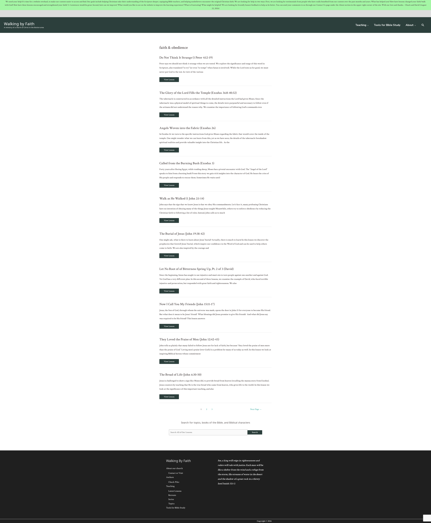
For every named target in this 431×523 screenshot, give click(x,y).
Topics (171, 503)
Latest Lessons (174, 491)
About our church (174, 468)
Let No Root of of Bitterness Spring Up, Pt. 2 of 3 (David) (196, 269)
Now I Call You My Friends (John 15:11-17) (187, 304)
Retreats (172, 495)
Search (255, 432)
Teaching (170, 486)
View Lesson (169, 79)
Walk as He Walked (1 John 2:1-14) (181, 198)
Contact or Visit (175, 473)
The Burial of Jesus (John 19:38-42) (182, 234)
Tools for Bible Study (175, 507)
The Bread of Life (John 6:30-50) (180, 375)
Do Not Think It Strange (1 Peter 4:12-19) (186, 58)
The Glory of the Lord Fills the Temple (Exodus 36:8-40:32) (198, 93)
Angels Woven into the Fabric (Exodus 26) (187, 128)
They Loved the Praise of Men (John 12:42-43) (189, 339)
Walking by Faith (19, 23)
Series (171, 499)
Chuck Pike (173, 482)
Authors (170, 477)
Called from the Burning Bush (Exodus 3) (186, 163)
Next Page (256, 409)
